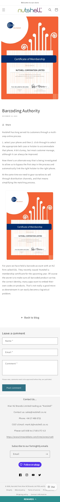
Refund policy (20, 490)
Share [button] (8, 124)
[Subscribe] (46, 454)
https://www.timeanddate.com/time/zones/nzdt (30, 436)
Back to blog (31, 317)
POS (38, 486)
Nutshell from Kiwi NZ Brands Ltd (24, 486)
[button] (30, 499)
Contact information (39, 494)
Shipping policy (22, 494)
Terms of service (34, 490)
